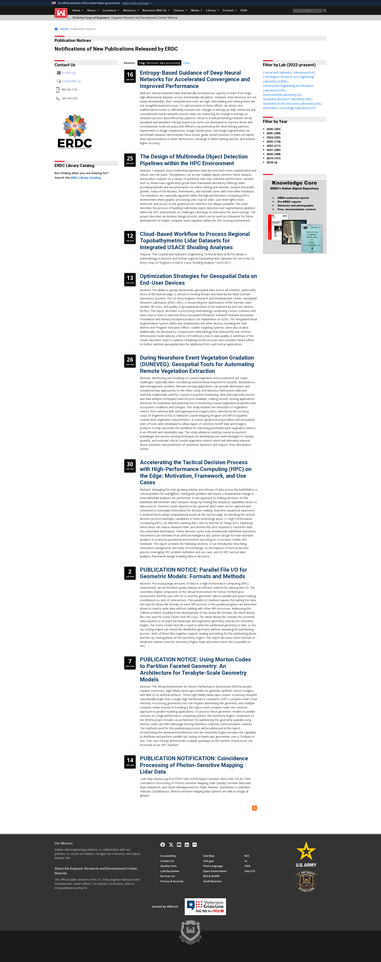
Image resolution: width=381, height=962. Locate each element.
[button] (137, 3)
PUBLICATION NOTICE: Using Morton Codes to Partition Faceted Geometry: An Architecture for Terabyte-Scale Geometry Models (195, 669)
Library (211, 10)
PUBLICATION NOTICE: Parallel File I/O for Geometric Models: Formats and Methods (193, 573)
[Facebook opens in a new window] (162, 844)
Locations (110, 10)
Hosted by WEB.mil (165, 906)
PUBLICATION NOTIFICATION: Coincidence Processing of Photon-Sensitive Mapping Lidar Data (194, 765)
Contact (228, 10)
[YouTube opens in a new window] (179, 844)
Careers (179, 10)
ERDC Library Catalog (86, 177)
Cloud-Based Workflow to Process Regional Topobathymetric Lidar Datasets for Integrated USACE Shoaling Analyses (195, 241)
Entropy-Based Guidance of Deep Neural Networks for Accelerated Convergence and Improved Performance (195, 79)
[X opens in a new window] (171, 844)
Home (76, 10)
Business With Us (155, 10)
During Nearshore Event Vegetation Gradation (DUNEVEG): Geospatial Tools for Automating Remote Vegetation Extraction (197, 364)
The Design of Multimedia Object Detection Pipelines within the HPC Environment (194, 160)
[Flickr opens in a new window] (194, 844)
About (91, 10)
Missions (129, 10)
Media (195, 10)
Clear (186, 63)
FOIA (244, 10)
